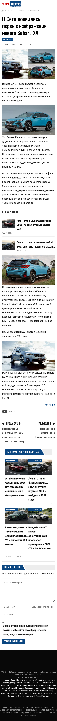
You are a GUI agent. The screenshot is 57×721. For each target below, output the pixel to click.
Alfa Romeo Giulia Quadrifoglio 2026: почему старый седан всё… (34, 225)
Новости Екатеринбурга (26, 685)
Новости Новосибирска (42, 683)
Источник (49, 404)
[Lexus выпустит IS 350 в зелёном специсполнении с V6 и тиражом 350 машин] (16, 516)
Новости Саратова (24, 688)
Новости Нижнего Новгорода (28, 693)
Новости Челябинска (42, 691)
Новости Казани (7, 685)
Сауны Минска (49, 693)
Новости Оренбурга (37, 680)
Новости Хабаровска (22, 691)
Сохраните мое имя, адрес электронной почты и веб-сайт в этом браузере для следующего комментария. (25, 630)
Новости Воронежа (47, 685)
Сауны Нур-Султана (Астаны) (21, 696)
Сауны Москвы (42, 696)
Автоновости (8, 40)
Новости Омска (8, 688)
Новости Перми (7, 693)
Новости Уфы (41, 688)
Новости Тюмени (22, 683)
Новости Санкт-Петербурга (14, 680)
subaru (11, 411)
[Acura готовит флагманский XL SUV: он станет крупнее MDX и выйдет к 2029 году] (8, 245)
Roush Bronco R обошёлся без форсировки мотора (45, 433)
